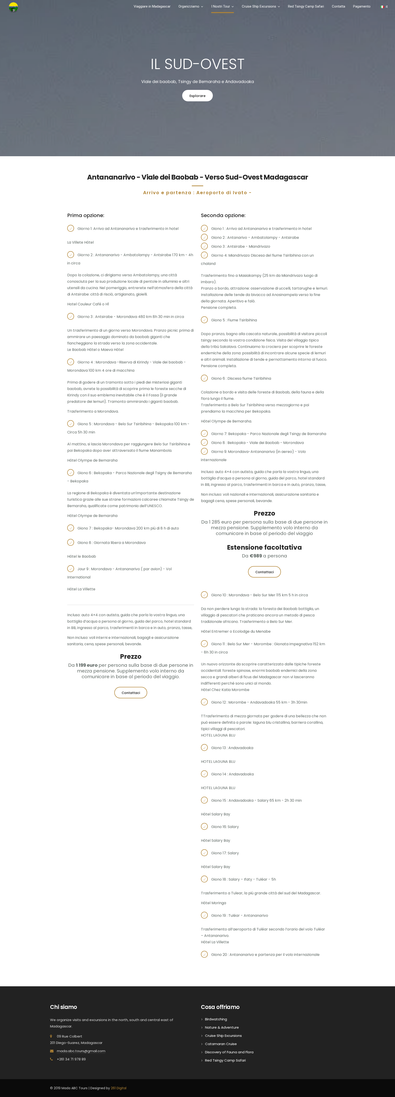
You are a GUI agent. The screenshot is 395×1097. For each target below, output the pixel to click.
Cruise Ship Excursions (259, 6)
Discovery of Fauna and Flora (229, 1052)
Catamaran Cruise (221, 1043)
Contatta (338, 6)
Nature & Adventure (222, 1027)
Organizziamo (189, 6)
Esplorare (197, 96)
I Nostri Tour (220, 6)
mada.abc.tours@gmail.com (81, 1051)
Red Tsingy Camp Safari (306, 6)
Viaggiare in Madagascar (152, 6)
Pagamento (362, 6)
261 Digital (118, 1088)
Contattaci (131, 693)
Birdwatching (216, 1019)
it (387, 7)
